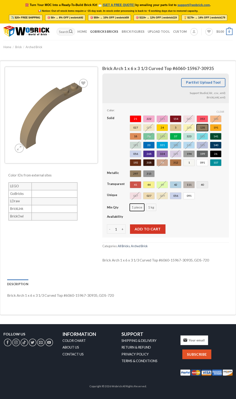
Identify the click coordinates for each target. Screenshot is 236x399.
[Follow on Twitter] (32, 342)
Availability (115, 216)
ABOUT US (70, 347)
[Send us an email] (41, 342)
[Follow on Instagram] (16, 342)
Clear (220, 111)
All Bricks (124, 246)
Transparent (116, 184)
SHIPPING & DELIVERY (138, 341)
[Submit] (71, 32)
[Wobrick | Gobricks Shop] (26, 31)
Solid (110, 118)
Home (82, 31)
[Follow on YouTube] (49, 342)
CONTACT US (73, 354)
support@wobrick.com (193, 5)
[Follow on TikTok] (24, 342)
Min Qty (112, 207)
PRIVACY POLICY (135, 354)
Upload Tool (159, 31)
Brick (18, 47)
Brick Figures (133, 31)
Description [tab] (17, 284)
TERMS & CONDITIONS (139, 361)
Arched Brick (34, 47)
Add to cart (148, 229)
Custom (180, 31)
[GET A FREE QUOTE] (118, 5)
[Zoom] (19, 148)
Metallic (113, 173)
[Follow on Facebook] (8, 342)
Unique (112, 195)
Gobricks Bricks (104, 31)
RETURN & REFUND (136, 347)
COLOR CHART (74, 341)
